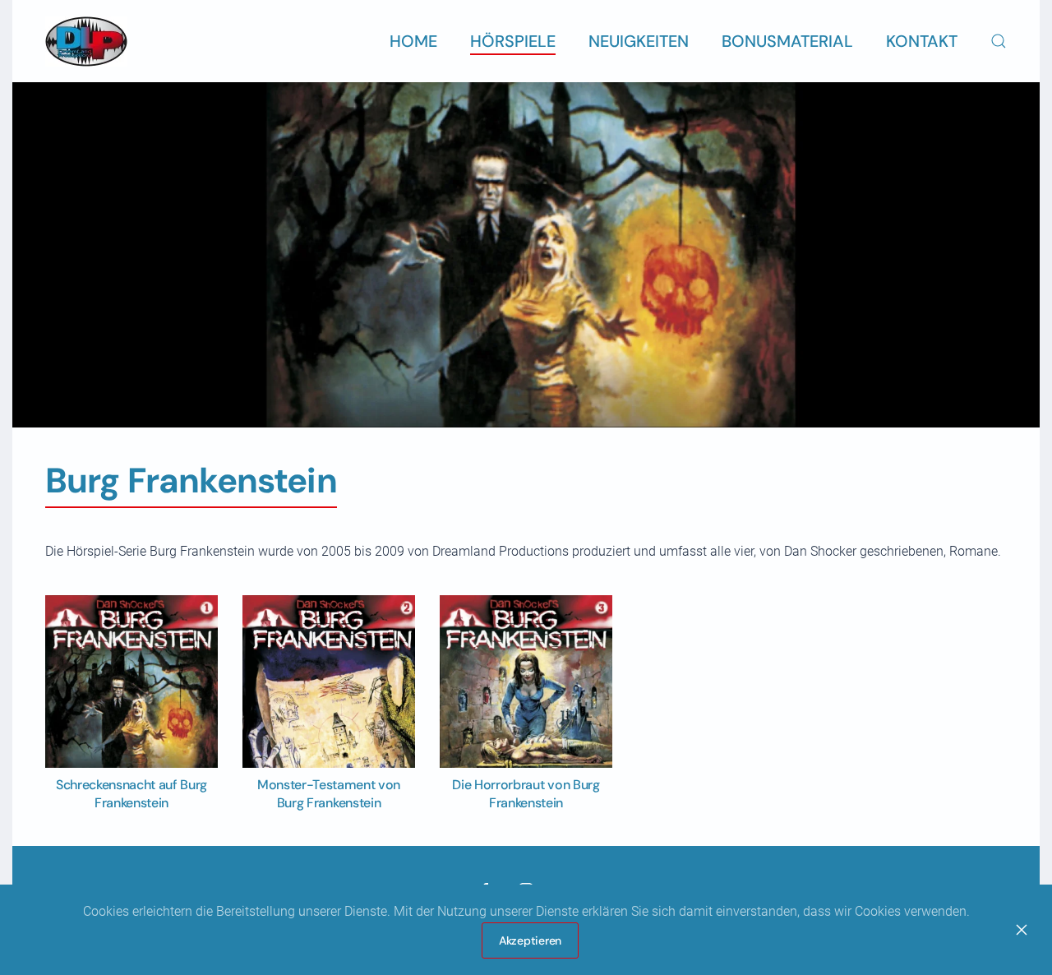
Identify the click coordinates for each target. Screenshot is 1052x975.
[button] (998, 41)
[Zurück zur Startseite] (86, 41)
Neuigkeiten (638, 41)
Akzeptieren (530, 940)
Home (413, 41)
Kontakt (921, 41)
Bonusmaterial (787, 41)
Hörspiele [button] (513, 41)
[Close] (1021, 930)
